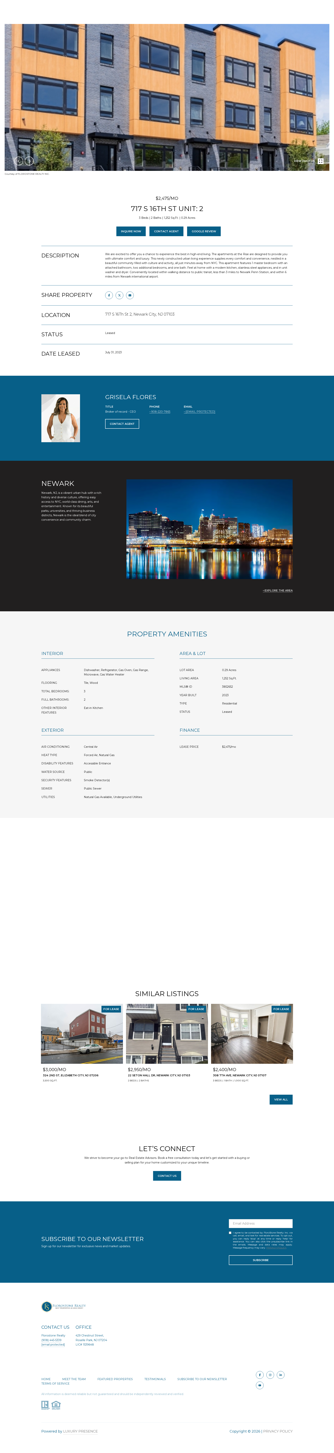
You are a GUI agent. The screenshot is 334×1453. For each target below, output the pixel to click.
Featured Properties (115, 1379)
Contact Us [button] (167, 1176)
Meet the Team (74, 1379)
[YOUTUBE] (260, 1385)
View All (281, 1099)
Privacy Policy (276, 1247)
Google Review (204, 231)
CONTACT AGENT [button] (122, 424)
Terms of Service (55, 1383)
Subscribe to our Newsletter (202, 1379)
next (29, 161)
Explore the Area (279, 590)
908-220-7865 (160, 411)
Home (46, 1379)
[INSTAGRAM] (270, 1375)
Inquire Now (131, 231)
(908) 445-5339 (51, 1340)
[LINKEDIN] (281, 1375)
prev (18, 161)
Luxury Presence (80, 1431)
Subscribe (261, 1260)
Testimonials (155, 1379)
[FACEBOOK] (260, 1375)
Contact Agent (166, 231)
